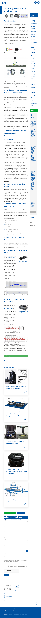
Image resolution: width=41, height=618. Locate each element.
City (6, 539)
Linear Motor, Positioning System (33, 60)
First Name (7, 520)
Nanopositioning (34, 74)
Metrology (33, 63)
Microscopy (33, 65)
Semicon (32, 94)
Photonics (33, 76)
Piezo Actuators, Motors (33, 80)
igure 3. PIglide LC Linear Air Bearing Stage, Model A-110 (23, 261)
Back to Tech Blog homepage (33, 15)
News (16, 590)
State (6, 544)
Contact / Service (17, 587)
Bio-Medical (33, 44)
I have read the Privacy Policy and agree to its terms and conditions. (16, 566)
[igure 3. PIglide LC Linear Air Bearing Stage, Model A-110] (23, 257)
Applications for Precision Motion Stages (14, 614)
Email (6, 553)
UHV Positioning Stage (33, 99)
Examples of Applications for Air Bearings (13, 363)
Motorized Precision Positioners (33, 68)
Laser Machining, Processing (33, 52)
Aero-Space (33, 26)
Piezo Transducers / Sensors (33, 88)
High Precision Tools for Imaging (23, 614)
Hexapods (33, 45)
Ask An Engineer (17, 585)
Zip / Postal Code (8, 534)
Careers (16, 586)
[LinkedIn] (36, 604)
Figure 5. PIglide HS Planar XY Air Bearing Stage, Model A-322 (23, 312)
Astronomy (33, 34)
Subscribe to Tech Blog (33, 110)
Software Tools (33, 95)
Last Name (7, 525)
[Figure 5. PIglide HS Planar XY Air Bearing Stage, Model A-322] (23, 307)
